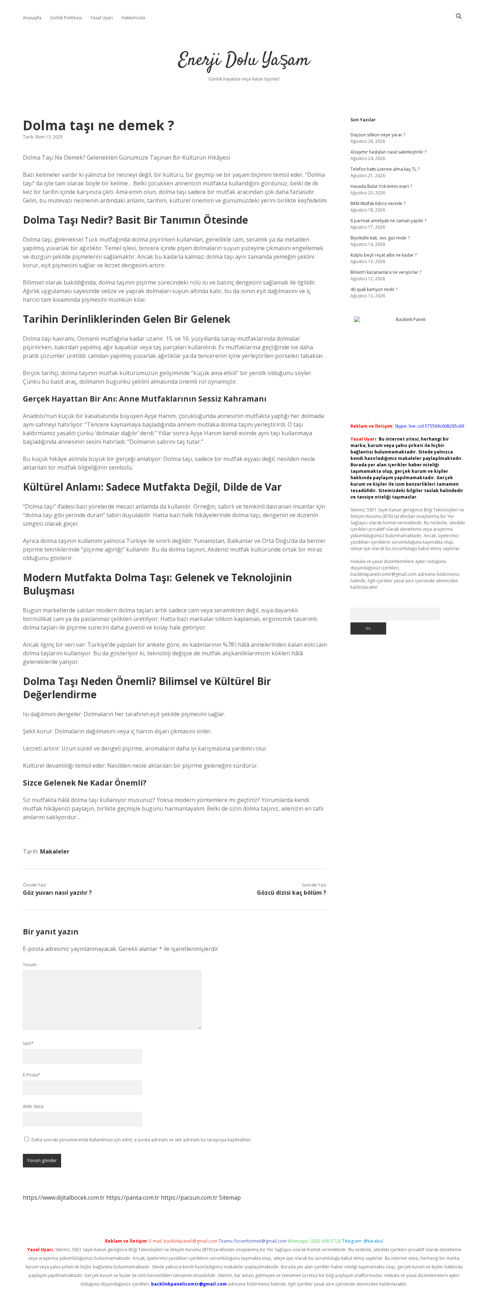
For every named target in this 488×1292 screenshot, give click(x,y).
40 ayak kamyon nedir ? (374, 289)
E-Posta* (31, 1075)
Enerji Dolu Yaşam (244, 61)
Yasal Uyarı (101, 18)
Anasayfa (32, 18)
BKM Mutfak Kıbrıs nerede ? (377, 203)
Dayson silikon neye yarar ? (377, 135)
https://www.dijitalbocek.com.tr (64, 1197)
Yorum (29, 965)
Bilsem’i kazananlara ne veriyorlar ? (385, 272)
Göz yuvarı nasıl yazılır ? (57, 893)
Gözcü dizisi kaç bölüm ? (291, 893)
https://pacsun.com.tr (189, 1197)
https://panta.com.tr (132, 1197)
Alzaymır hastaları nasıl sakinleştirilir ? (388, 152)
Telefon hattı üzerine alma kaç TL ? (384, 169)
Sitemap (230, 1197)
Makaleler (54, 851)
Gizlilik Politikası (66, 18)
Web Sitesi (33, 1106)
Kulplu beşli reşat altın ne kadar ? (383, 255)
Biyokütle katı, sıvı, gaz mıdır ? (380, 238)
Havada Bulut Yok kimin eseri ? (381, 186)
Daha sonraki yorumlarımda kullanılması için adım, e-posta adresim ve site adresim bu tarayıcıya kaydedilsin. (141, 1140)
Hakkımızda (133, 18)
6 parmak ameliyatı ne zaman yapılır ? (388, 221)
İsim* (28, 1043)
